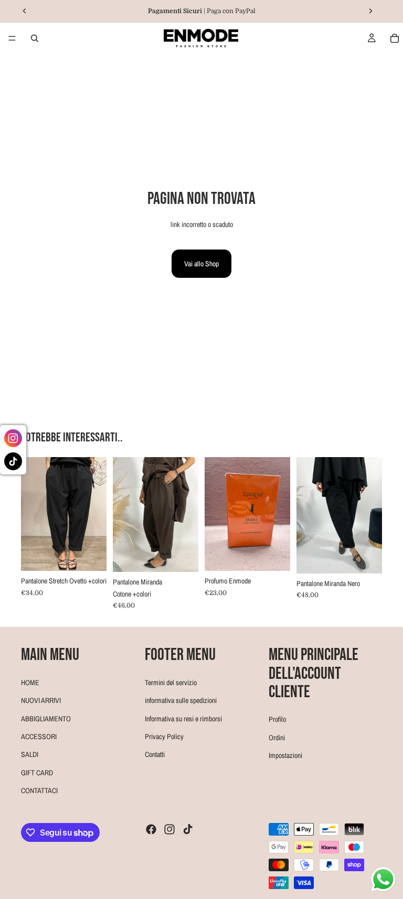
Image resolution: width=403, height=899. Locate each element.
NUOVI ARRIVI (41, 700)
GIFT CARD (37, 772)
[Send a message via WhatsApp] (383, 879)
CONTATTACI (39, 790)
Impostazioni (285, 755)
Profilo (277, 719)
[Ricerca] (34, 38)
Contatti (155, 754)
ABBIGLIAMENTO (46, 718)
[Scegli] (90, 554)
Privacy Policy (164, 736)
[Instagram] (169, 829)
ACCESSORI (39, 736)
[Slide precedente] (32, 513)
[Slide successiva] (95, 513)
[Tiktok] (188, 829)
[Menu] (12, 38)
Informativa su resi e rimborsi (183, 718)
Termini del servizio (171, 682)
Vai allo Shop (201, 263)
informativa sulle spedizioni (181, 700)
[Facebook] (151, 829)
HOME (30, 682)
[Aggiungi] (273, 554)
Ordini (277, 737)
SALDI (29, 754)
